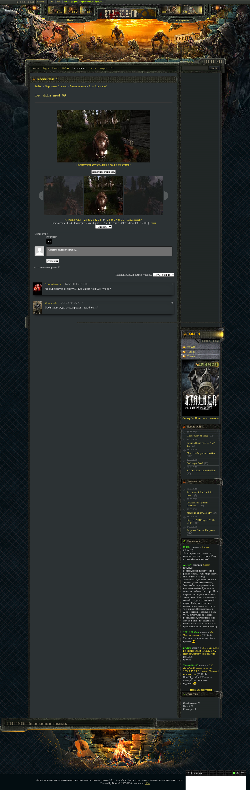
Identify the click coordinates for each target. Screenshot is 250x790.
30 (89, 219)
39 (122, 219)
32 (96, 219)
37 (115, 219)
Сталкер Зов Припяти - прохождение (200, 418)
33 (99, 219)
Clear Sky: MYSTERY (197, 435)
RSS (58, 2)
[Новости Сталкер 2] (192, 13)
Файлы (65, 68)
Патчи (93, 68)
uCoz (147, 783)
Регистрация (182, 20)
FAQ (112, 68)
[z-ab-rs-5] (37, 307)
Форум (45, 68)
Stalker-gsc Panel (195, 463)
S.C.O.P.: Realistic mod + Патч (201, 470)
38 (119, 219)
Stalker (38, 86)
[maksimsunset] (37, 288)
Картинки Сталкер (56, 86)
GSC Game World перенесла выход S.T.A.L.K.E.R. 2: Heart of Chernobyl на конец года (201, 651)
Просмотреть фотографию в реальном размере (103, 164)
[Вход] (49, 241)
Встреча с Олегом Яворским (201, 530)
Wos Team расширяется (198, 634)
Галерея (103, 68)
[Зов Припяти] (171, 13)
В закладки (41, 2)
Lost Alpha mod (98, 86)
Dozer (153, 223)
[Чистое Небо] (86, 13)
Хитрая (205, 547)
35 (108, 219)
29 (85, 219)
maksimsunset (54, 284)
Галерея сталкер (47, 79)
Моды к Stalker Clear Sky (199, 512)
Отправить (52, 260)
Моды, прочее (78, 86)
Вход (70, 20)
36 (112, 219)
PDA (51, 2)
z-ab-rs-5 (52, 302)
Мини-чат (195, 772)
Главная (35, 68)
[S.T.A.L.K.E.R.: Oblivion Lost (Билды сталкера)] (55, 13)
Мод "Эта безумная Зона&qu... (202, 453)
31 (92, 219)
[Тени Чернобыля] (71, 13)
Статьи (55, 68)
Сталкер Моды (79, 68)
